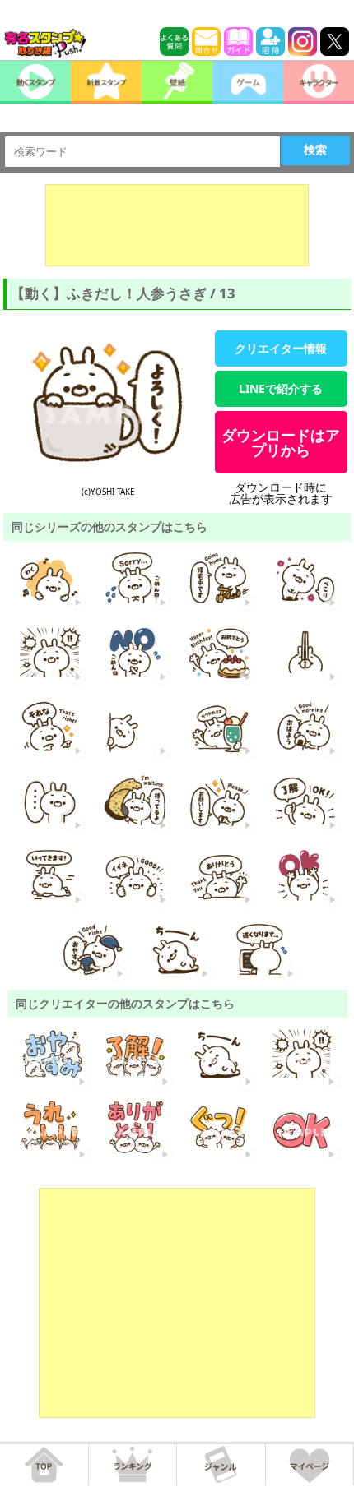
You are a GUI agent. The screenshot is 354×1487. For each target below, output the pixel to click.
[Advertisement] (177, 225)
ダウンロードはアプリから (280, 442)
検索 (315, 149)
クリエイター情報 (281, 348)
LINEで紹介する (281, 388)
